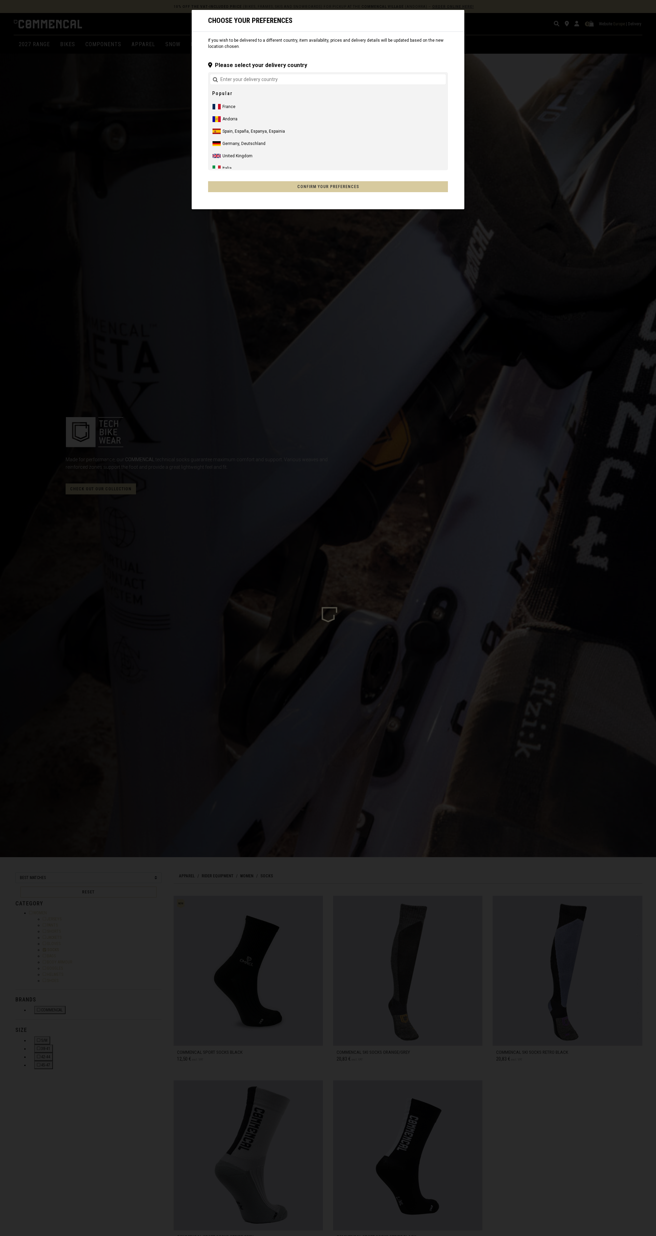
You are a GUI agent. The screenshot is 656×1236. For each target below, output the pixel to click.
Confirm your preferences (328, 186)
